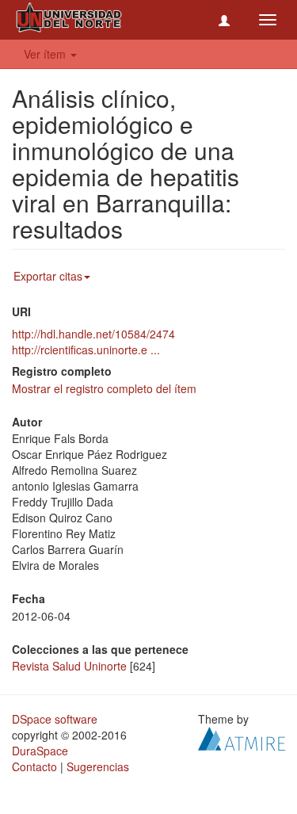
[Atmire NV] (241, 737)
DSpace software (54, 719)
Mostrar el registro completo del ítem (104, 388)
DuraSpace (40, 751)
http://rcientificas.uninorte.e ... (86, 349)
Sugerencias (98, 766)
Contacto (34, 766)
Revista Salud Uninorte (69, 666)
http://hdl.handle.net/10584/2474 (93, 334)
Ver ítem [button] (46, 54)
